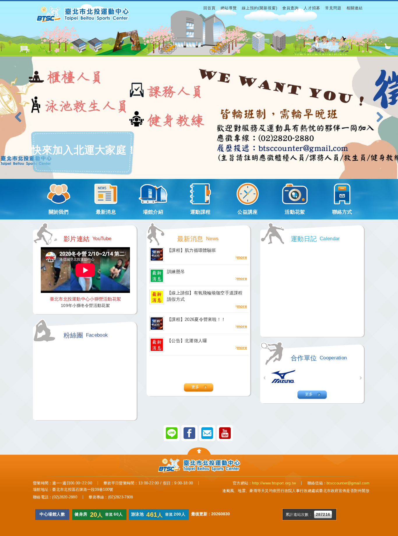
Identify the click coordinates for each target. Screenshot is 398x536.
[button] (20, 117)
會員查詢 (290, 8)
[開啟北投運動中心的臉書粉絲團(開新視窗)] (189, 432)
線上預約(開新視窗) (259, 8)
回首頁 (209, 8)
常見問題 (333, 8)
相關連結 (354, 8)
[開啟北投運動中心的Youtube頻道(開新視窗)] (225, 432)
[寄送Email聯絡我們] (207, 432)
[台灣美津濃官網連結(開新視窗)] (283, 376)
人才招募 (312, 8)
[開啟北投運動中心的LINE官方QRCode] (171, 432)
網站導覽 (229, 8)
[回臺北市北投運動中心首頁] (82, 14)
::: (199, 8)
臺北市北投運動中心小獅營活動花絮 (85, 298)
